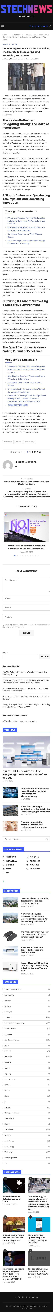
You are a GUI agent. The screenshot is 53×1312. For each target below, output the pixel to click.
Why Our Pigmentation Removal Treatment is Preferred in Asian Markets (34, 824)
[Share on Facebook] (32, 452)
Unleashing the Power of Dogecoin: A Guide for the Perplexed (13, 1237)
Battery (27, 1000)
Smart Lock (27, 1118)
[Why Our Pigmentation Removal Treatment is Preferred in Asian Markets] (10, 826)
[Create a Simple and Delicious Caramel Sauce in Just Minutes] (39, 1258)
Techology (29, 442)
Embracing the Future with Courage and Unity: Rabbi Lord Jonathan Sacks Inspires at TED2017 (13, 1274)
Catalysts (27, 1012)
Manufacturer (27, 1079)
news (18, 442)
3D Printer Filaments (27, 989)
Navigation (32, 721)
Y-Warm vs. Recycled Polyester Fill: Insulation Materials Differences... (26, 547)
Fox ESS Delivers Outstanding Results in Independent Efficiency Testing (35, 901)
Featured (16, 35)
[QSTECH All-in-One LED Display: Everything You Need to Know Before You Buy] (26, 752)
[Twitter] (33, 26)
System (27, 1135)
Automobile (27, 995)
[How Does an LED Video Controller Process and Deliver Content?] (10, 951)
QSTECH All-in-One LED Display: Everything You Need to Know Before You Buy (25, 774)
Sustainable (27, 1130)
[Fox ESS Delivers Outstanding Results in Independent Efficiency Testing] (10, 902)
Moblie (27, 1090)
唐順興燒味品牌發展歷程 (18, 405)
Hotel (27, 1045)
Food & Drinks (27, 1028)
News (27, 1096)
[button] (6, 535)
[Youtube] (44, 26)
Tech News (27, 1141)
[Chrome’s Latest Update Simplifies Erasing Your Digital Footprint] (39, 1224)
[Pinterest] (38, 26)
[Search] (50, 26)
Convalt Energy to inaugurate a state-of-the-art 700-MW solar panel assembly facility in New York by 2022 (38, 1202)
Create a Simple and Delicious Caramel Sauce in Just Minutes (38, 1271)
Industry (27, 1051)
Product (27, 1107)
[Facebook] (29, 26)
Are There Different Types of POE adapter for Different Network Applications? (35, 934)
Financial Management (27, 1023)
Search (5, 652)
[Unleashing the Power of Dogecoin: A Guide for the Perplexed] (14, 1224)
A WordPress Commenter (14, 721)
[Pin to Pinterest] (37, 452)
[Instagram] (35, 26)
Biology (27, 1006)
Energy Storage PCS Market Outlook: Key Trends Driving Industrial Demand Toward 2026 (26, 705)
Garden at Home (27, 1040)
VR (27, 1163)
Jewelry (27, 1062)
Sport (27, 1124)
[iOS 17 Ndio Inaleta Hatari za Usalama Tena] (14, 1185)
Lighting (27, 1073)
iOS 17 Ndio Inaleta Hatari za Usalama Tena (11, 1199)
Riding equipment (27, 1113)
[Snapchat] (46, 26)
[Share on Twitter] (35, 452)
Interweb (27, 1057)
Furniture (27, 1034)
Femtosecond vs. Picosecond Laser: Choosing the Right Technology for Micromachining (35, 792)
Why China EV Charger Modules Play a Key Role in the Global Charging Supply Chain (35, 809)
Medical (27, 1085)
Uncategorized (27, 1158)
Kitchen (27, 1068)
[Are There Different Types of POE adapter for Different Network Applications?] (10, 936)
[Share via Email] (40, 452)
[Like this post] (29, 452)
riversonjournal (16, 59)
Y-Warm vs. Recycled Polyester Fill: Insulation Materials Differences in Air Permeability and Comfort (26, 221)
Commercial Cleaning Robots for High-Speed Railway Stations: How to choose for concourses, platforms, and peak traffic (27, 399)
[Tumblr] (41, 26)
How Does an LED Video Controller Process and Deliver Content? (32, 950)
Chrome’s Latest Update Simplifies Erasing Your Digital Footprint (37, 1239)
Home (5, 35)
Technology (27, 1146)
